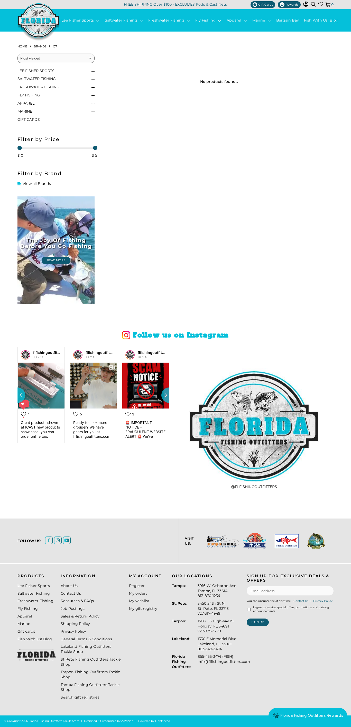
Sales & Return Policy (80, 616)
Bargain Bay (287, 20)
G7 (55, 46)
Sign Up (258, 622)
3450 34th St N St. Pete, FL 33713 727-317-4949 (213, 608)
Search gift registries (80, 697)
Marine (259, 20)
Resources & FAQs (77, 601)
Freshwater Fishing (167, 20)
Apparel (235, 20)
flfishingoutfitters (48, 352)
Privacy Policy (73, 631)
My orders (138, 593)
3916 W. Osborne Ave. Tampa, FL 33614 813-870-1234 (217, 590)
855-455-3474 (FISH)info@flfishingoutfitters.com (224, 659)
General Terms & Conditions (86, 639)
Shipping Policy (75, 623)
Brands (40, 46)
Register (137, 585)
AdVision (127, 721)
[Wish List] (320, 5)
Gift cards (28, 119)
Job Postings (73, 608)
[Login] (305, 5)
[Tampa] (222, 540)
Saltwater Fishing (122, 20)
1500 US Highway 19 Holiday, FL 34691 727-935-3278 (216, 626)
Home (22, 46)
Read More (56, 260)
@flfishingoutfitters (254, 486)
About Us (69, 585)
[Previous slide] (17, 395)
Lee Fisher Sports (78, 20)
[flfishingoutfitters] (25, 354)
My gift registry (143, 608)
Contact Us (71, 593)
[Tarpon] (286, 541)
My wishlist (139, 601)
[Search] (313, 4)
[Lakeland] (316, 541)
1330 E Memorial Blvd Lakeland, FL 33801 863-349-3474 (217, 643)
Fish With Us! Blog (321, 20)
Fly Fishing (206, 20)
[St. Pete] (254, 541)
